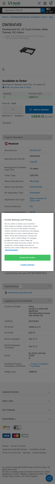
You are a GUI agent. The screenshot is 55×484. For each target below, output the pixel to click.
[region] (27, 242)
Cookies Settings (27, 265)
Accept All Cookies (27, 257)
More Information (11, 250)
